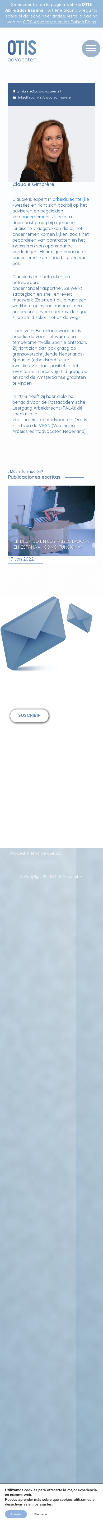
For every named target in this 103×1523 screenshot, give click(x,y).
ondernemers (35, 217)
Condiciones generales (33, 841)
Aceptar (16, 1514)
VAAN (44, 426)
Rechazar (41, 1514)
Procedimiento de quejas (35, 854)
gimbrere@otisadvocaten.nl (39, 91)
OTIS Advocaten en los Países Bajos (59, 22)
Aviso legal (20, 829)
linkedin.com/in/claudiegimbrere (44, 97)
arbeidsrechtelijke (71, 200)
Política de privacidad (31, 816)
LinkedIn (26, 803)
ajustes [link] (46, 1504)
